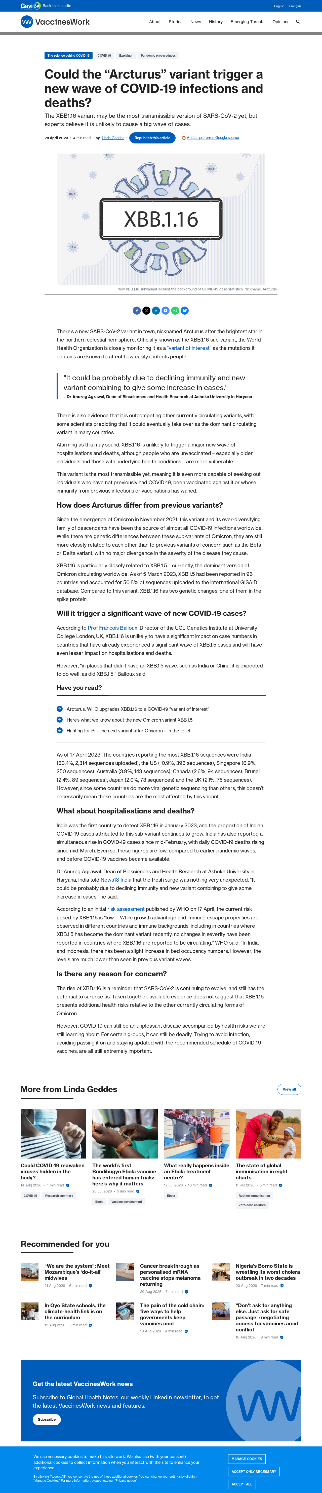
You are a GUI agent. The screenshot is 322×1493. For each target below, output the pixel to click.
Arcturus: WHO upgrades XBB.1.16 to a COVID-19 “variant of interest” (138, 709)
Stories (175, 21)
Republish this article (152, 138)
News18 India (116, 880)
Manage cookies (247, 1459)
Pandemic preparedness (158, 55)
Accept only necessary (254, 1471)
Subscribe (47, 1419)
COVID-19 (104, 55)
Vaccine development (126, 1202)
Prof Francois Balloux (112, 628)
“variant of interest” (189, 348)
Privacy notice (126, 1480)
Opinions (280, 21)
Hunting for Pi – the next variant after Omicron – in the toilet (128, 731)
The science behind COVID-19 (69, 55)
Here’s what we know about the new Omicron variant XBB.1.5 (130, 720)
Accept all (242, 1484)
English (279, 6)
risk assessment (126, 909)
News (195, 21)
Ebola (99, 1202)
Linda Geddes (113, 138)
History (216, 21)
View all (289, 1089)
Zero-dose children (252, 1205)
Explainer (126, 55)
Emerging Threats (247, 21)
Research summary (59, 1196)
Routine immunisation (254, 1196)
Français (295, 6)
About (155, 21)
